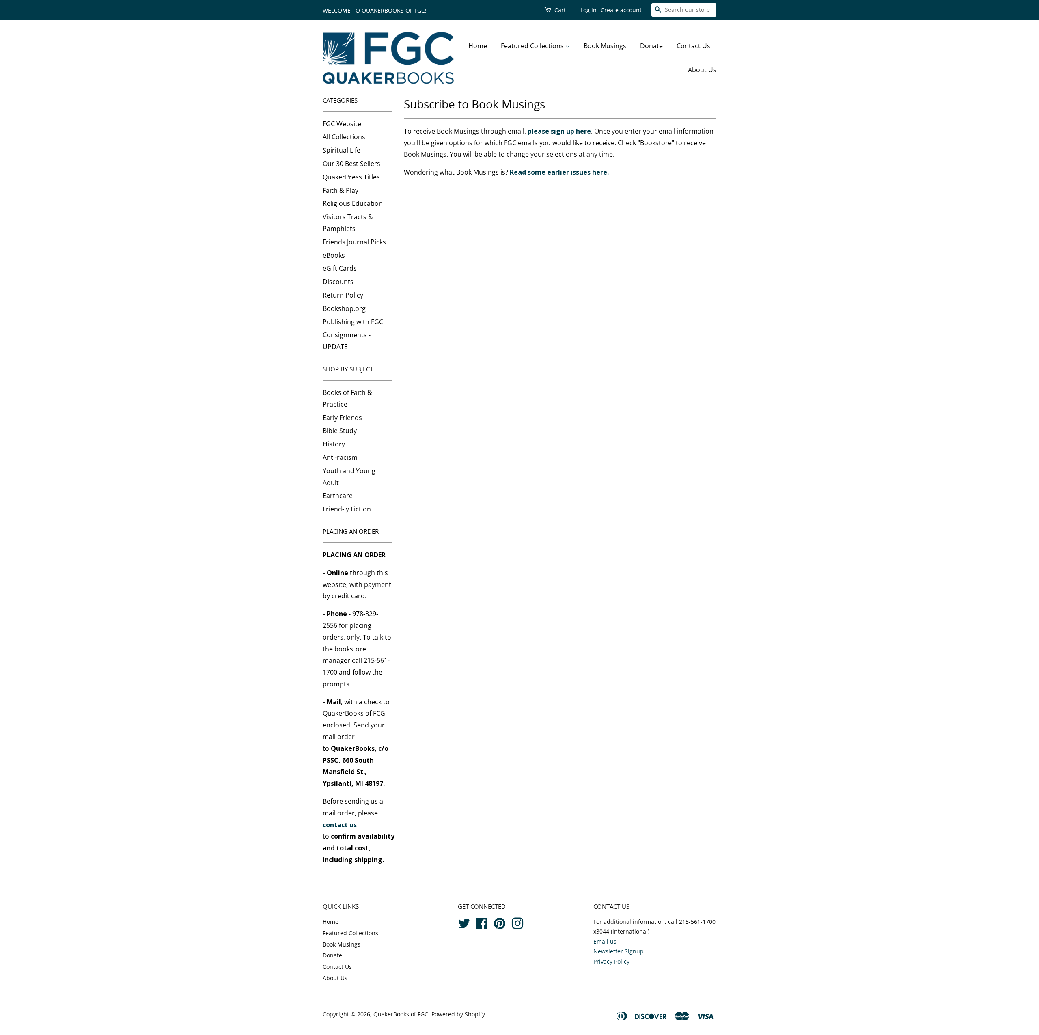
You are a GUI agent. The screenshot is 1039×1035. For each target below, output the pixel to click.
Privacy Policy (611, 961)
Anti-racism (340, 457)
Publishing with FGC (353, 321)
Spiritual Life (341, 150)
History (334, 444)
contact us (340, 824)
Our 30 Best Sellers (351, 163)
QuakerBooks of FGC (400, 1014)
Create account (621, 10)
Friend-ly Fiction (347, 509)
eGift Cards (340, 268)
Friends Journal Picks (354, 241)
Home (477, 45)
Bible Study (340, 430)
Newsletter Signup (618, 951)
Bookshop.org (344, 308)
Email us (605, 941)
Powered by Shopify (458, 1014)
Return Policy (343, 295)
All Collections (344, 136)
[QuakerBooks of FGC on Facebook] (482, 922)
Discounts (338, 281)
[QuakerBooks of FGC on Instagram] (517, 922)
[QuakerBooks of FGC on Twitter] (464, 922)
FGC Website (342, 123)
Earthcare (338, 495)
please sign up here (559, 131)
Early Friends (342, 417)
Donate (651, 45)
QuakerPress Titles (351, 176)
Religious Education (353, 203)
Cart (559, 10)
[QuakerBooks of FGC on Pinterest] (500, 922)
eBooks (334, 255)
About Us (702, 69)
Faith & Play (340, 190)
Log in (588, 10)
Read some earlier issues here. (559, 172)
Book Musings (605, 45)
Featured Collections (533, 45)
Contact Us (693, 45)
